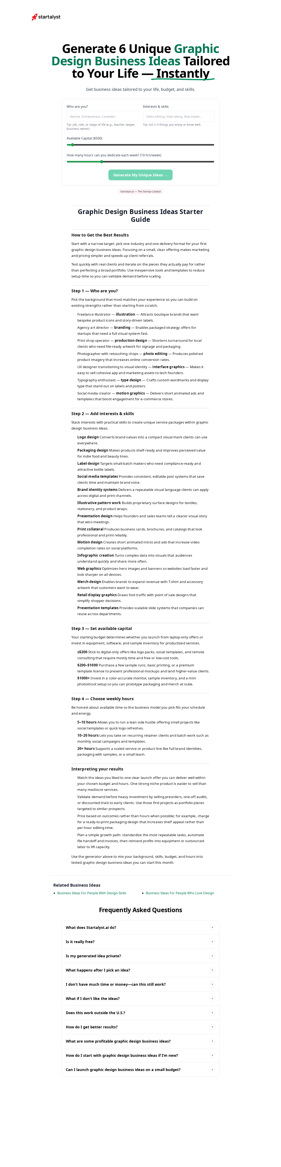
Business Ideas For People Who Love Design (180, 893)
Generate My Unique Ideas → (140, 174)
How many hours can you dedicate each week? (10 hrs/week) (114, 155)
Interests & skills (156, 106)
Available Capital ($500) (84, 138)
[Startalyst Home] (46, 17)
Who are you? (77, 106)
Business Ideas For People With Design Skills (91, 893)
